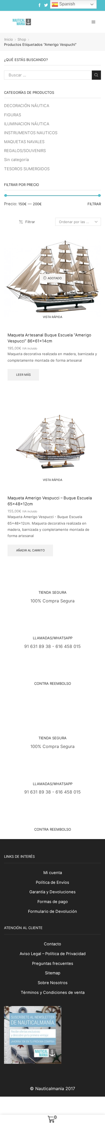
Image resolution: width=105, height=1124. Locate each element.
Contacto (52, 944)
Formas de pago (52, 901)
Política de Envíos (52, 882)
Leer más (23, 375)
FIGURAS (12, 115)
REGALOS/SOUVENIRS (25, 150)
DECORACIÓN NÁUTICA (26, 105)
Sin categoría (16, 159)
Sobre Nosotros (53, 982)
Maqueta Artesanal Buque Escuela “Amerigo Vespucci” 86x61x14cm (49, 338)
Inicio (8, 39)
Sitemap (52, 973)
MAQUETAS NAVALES (24, 141)
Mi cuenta (52, 872)
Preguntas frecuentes (52, 963)
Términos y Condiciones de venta (53, 992)
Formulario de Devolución (52, 911)
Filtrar (30, 222)
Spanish (66, 4)
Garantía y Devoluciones (52, 891)
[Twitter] (46, 5)
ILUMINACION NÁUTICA (26, 123)
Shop (22, 39)
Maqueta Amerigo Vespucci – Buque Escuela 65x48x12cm (50, 501)
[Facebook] (39, 5)
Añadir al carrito (30, 550)
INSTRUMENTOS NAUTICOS (30, 132)
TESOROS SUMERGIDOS (27, 168)
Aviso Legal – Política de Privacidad (53, 953)
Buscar (96, 75)
